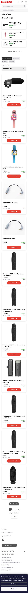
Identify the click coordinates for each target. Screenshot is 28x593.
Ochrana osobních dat (7, 560)
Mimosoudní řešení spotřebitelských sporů (12, 562)
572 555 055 (8, 535)
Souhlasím (14, 589)
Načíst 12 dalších (14, 503)
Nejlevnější (16, 58)
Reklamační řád (5, 565)
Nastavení (14, 584)
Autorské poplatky (6, 569)
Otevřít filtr (7, 69)
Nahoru (15, 516)
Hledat (24, 6)
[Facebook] (3, 539)
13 (18, 509)
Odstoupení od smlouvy (7, 567)
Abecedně (11, 61)
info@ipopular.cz (9, 532)
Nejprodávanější (6, 58)
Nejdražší (4, 61)
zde (22, 580)
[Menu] (26, 2)
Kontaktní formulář (9, 545)
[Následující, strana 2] (14, 509)
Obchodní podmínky (6, 557)
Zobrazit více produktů (14, 51)
